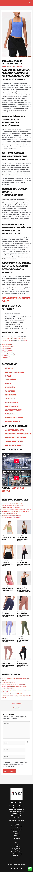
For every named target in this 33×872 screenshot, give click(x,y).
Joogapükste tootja (14, 430)
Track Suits (10, 399)
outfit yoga (5, 357)
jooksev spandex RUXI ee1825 (10, 513)
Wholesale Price (12, 421)
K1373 (11, 338)
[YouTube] (21, 868)
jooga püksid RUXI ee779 (8, 682)
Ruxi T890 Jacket (6, 348)
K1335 (7, 338)
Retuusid (9, 368)
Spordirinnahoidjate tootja (18, 434)
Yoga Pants (10, 391)
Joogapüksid (11, 380)
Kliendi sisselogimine (16, 852)
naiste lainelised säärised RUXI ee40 (12, 694)
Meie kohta (16, 846)
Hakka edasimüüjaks (16, 815)
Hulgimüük (10, 387)
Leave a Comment (7, 66)
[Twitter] (15, 868)
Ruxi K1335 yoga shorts (8, 356)
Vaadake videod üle (16, 830)
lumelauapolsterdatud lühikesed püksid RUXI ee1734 (16, 509)
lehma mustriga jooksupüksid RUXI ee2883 (13, 684)
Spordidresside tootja (15, 437)
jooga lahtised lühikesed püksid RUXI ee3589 (14, 686)
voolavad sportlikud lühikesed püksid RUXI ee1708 (15, 511)
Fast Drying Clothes (14, 417)
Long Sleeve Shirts (13, 410)
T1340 (19, 338)
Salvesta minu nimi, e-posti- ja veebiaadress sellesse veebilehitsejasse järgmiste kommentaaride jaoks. (15, 764)
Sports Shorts (11, 406)
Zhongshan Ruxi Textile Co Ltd (16, 299)
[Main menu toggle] (29, 2)
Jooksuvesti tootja (14, 441)
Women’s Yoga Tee (7, 344)
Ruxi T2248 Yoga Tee (7, 346)
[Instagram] (18, 868)
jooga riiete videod (14, 489)
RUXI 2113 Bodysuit (7, 350)
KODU (16, 842)
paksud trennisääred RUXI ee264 (11, 507)
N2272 (15, 338)
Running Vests (11, 402)
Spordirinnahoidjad (14, 372)
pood (25, 340)
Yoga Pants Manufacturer (16, 811)
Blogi (14, 66)
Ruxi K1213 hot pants (7, 352)
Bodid (8, 383)
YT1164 (23, 338)
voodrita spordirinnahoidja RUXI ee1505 (13, 505)
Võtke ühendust (16, 848)
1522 (10, 340)
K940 (3, 340)
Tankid (8, 376)
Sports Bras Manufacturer (16, 806)
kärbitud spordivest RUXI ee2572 (10, 517)
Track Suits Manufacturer (17, 808)
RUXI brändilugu (16, 813)
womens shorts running (8, 354)
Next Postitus (16, 708)
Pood (16, 844)
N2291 (6, 340)
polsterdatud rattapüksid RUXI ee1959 (12, 504)
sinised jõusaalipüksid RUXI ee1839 (11, 515)
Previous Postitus (16, 703)
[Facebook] (11, 868)
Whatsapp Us (16, 855)
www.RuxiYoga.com (14, 445)
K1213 (3, 338)
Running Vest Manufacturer (16, 809)
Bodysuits (9, 414)
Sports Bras (10, 395)
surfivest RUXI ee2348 (8, 688)
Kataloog (16, 817)
